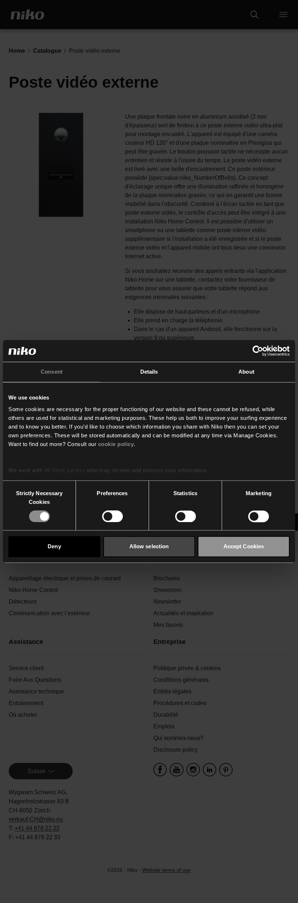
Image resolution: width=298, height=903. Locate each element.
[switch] (112, 516)
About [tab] (246, 372)
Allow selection (149, 547)
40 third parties (64, 470)
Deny (54, 547)
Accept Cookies (244, 547)
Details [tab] (149, 372)
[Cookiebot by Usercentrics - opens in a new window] (258, 350)
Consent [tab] (52, 372)
